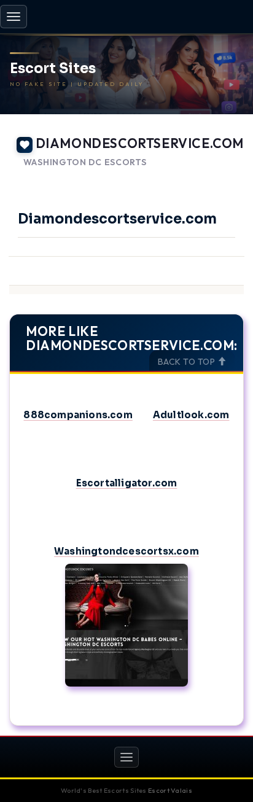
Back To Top (187, 361)
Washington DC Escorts (85, 162)
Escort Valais (170, 790)
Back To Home (210, 177)
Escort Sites (53, 68)
